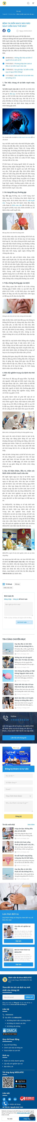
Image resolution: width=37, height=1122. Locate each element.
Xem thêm (31, 824)
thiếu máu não (17, 205)
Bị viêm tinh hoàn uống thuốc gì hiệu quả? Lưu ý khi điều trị (24, 844)
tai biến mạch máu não (23, 137)
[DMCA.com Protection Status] (9, 1031)
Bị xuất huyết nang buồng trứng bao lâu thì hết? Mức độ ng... (24, 858)
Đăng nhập (8, 599)
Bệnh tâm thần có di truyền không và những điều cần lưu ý (24, 700)
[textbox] (18, 796)
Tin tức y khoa (12, 14)
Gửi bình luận (22, 622)
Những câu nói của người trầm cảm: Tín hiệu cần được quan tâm (24, 659)
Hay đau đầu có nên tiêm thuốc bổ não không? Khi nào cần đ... (25, 646)
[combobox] (18, 796)
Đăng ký (16, 599)
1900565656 (9, 1015)
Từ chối (9, 1119)
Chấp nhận (27, 1119)
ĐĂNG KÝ (29, 997)
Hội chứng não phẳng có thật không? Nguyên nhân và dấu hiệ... (25, 673)
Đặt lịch (18, 941)
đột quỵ (12, 94)
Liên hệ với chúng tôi (18, 738)
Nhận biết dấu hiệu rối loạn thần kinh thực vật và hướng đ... (24, 686)
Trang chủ (4, 14)
